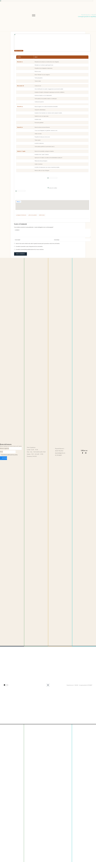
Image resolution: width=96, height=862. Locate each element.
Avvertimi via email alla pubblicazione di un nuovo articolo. (30, 249)
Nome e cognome (4, 448)
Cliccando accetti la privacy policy (9, 454)
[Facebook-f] (82, 453)
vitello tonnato (42, 215)
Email (1, 451)
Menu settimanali (18, 50)
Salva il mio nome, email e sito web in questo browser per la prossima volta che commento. (38, 243)
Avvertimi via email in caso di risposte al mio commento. (29, 246)
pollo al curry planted (32, 215)
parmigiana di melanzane (21, 215)
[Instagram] (85, 453)
